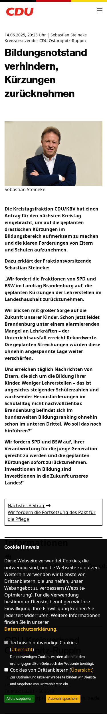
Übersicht (22, 649)
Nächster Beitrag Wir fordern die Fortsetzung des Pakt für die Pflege (52, 512)
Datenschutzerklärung (30, 629)
